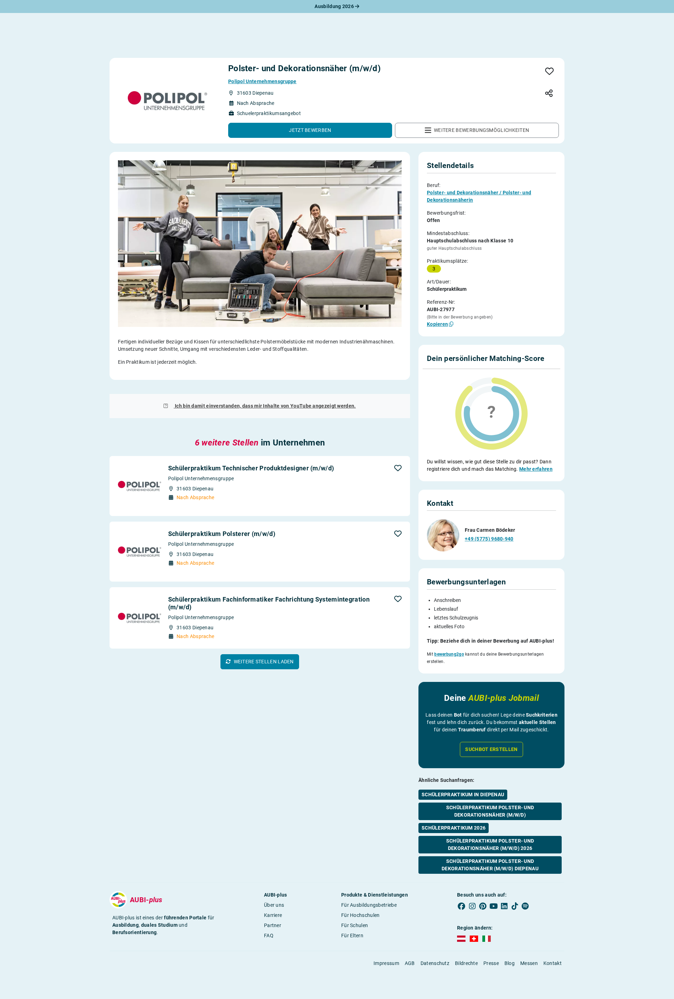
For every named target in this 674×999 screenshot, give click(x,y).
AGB (410, 963)
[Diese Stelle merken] (549, 71)
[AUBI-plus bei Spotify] (525, 906)
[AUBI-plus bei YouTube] (493, 906)
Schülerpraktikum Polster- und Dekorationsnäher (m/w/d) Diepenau (490, 864)
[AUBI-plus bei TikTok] (514, 906)
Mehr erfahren (536, 469)
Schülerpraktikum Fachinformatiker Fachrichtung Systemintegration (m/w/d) (269, 603)
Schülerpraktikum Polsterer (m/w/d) (221, 533)
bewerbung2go (449, 654)
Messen (529, 963)
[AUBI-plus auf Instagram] (472, 906)
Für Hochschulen (360, 915)
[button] (310, 130)
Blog (509, 963)
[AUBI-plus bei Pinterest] (483, 906)
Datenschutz (435, 963)
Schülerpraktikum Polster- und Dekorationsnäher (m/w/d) (490, 811)
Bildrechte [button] (466, 963)
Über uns (274, 905)
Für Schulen (354, 925)
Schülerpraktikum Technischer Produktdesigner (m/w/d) (251, 468)
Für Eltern (352, 935)
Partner (272, 925)
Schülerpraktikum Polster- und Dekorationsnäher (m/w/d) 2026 (490, 844)
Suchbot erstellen (491, 749)
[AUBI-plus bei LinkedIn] (504, 906)
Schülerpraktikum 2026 (453, 828)
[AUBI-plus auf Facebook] (461, 906)
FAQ (268, 935)
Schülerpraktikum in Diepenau (463, 794)
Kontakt (552, 963)
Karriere (273, 915)
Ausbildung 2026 (335, 6)
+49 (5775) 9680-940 (489, 539)
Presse (491, 963)
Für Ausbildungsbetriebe (369, 905)
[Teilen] (548, 94)
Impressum (386, 963)
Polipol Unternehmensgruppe (262, 81)
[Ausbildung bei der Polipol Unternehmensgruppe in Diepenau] (167, 100)
